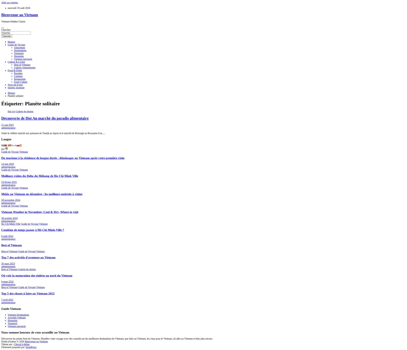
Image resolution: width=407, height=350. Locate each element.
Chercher (5, 29)
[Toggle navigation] (2, 27)
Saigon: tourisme (16, 87)
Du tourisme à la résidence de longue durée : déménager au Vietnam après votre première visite (62, 158)
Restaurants (20, 79)
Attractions (19, 47)
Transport (19, 53)
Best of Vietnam (22, 64)
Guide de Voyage (16, 44)
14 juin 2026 (7, 164)
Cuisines (18, 76)
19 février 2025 (9, 182)
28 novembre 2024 (10, 200)
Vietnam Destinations (18, 314)
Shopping (19, 56)
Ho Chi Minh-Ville (10, 224)
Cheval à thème (22, 344)
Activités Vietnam (17, 317)
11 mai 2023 (7, 125)
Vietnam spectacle (23, 59)
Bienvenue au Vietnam (19, 15)
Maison (11, 42)
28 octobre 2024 (9, 218)
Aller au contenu (9, 2)
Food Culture (20, 82)
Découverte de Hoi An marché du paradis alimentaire (45, 118)
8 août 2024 (7, 236)
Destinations (20, 50)
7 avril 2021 (7, 299)
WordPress (31, 347)
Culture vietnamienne (24, 67)
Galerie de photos (24, 111)
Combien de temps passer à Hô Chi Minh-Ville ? (32, 230)
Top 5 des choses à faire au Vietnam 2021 (28, 293)
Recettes (18, 73)
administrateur (8, 127)
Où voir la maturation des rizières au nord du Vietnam (36, 275)
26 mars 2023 (8, 263)
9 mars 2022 (7, 281)
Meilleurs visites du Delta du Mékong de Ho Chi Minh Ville (39, 176)
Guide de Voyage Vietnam (14, 151)
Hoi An (11, 111)
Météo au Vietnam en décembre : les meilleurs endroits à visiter (42, 194)
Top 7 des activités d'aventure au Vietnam (28, 257)
